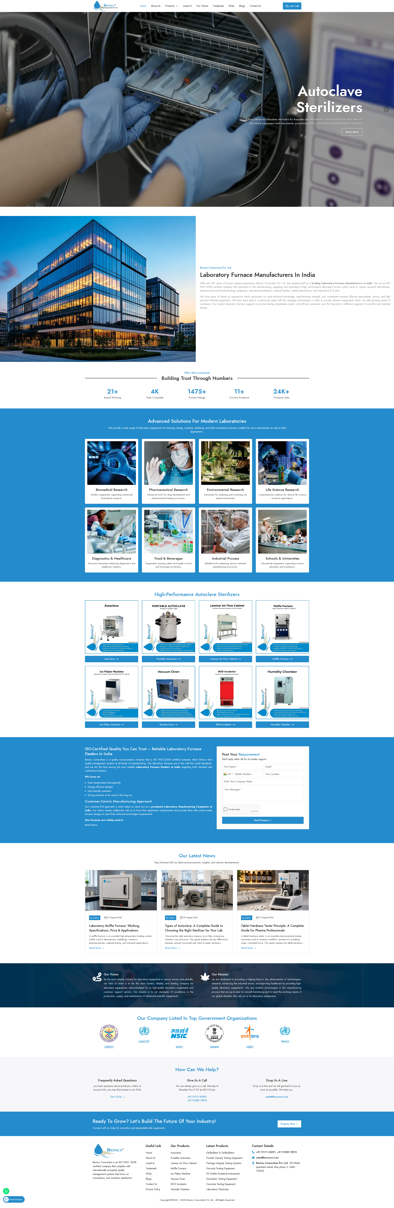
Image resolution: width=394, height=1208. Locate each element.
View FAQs (116, 1097)
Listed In (187, 6)
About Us (156, 6)
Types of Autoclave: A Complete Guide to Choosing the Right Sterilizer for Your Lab (194, 928)
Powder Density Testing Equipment (224, 1158)
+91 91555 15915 (197, 1100)
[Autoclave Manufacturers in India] (111, 627)
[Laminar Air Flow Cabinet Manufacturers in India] (225, 627)
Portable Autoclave (167, 659)
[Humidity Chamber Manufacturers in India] (282, 692)
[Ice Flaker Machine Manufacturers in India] (111, 692)
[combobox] (228, 774)
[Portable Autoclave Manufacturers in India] (168, 627)
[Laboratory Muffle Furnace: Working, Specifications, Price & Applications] (121, 890)
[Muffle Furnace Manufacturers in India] (282, 627)
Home (143, 6)
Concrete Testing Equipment (220, 1184)
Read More (95, 948)
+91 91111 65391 (197, 1097)
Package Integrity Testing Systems (223, 1163)
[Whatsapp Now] (6, 1191)
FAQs (231, 6)
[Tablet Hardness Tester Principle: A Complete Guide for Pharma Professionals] (273, 890)
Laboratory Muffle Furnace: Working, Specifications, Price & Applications (114, 928)
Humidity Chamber (280, 724)
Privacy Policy (153, 1189)
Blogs (242, 6)
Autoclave (110, 659)
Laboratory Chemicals (217, 1189)
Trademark (218, 6)
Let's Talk (294, 6)
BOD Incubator (223, 724)
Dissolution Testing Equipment (221, 1179)
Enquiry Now (288, 1124)
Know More (352, 132)
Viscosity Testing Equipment (220, 1168)
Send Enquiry (261, 820)
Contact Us (255, 6)
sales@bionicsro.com (276, 1097)
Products (170, 6)
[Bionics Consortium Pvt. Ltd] (105, 6)
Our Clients (202, 6)
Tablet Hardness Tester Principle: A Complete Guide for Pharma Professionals (272, 928)
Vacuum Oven (166, 724)
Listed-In (150, 1163)
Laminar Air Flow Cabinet (223, 659)
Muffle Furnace (281, 659)
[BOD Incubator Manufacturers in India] (225, 692)
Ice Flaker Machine (110, 724)
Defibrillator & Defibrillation (220, 1153)
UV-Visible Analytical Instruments (223, 1173)
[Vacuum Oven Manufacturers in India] (168, 692)
